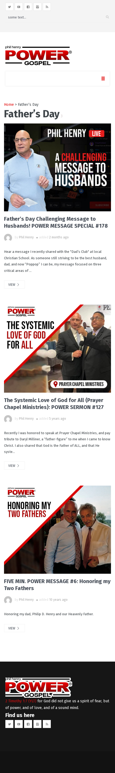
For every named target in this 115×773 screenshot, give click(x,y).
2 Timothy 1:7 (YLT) (20, 701)
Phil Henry (26, 237)
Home (9, 104)
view (12, 285)
